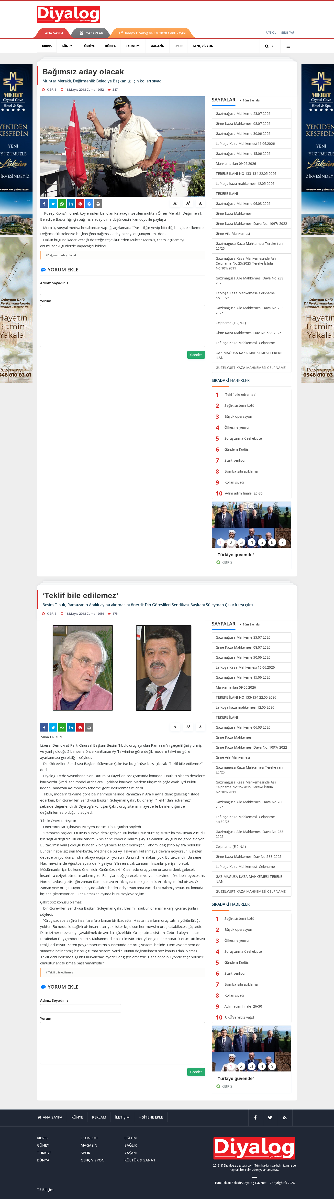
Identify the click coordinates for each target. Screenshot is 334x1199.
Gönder (196, 354)
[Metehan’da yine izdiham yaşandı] (251, 1052)
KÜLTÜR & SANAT (140, 1160)
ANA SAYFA (54, 33)
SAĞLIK (130, 1145)
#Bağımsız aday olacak (61, 255)
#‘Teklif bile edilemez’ (59, 972)
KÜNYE (77, 1117)
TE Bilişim (45, 1189)
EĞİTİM (130, 1137)
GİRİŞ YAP (288, 32)
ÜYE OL (271, 32)
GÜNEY (67, 46)
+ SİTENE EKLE (151, 1117)
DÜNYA (110, 46)
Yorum (45, 301)
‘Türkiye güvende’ (235, 554)
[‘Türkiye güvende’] (251, 528)
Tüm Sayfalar (252, 100)
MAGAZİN (157, 46)
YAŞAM (130, 1152)
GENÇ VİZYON (203, 46)
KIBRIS (47, 46)
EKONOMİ (133, 46)
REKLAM (99, 1117)
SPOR (179, 46)
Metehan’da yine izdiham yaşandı (251, 1078)
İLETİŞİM (122, 1117)
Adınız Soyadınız (54, 283)
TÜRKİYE (88, 46)
